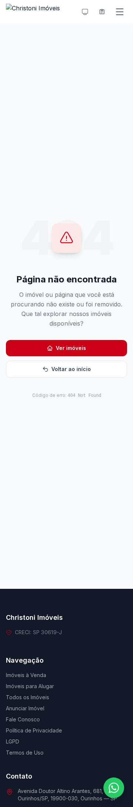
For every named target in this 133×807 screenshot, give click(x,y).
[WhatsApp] (113, 787)
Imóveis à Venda (26, 675)
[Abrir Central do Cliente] (102, 11)
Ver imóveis (71, 348)
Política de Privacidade (34, 730)
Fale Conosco (23, 719)
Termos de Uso (25, 752)
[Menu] (119, 11)
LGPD (12, 741)
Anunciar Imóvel (25, 708)
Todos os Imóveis (27, 697)
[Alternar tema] (85, 11)
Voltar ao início (71, 369)
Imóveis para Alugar (30, 686)
